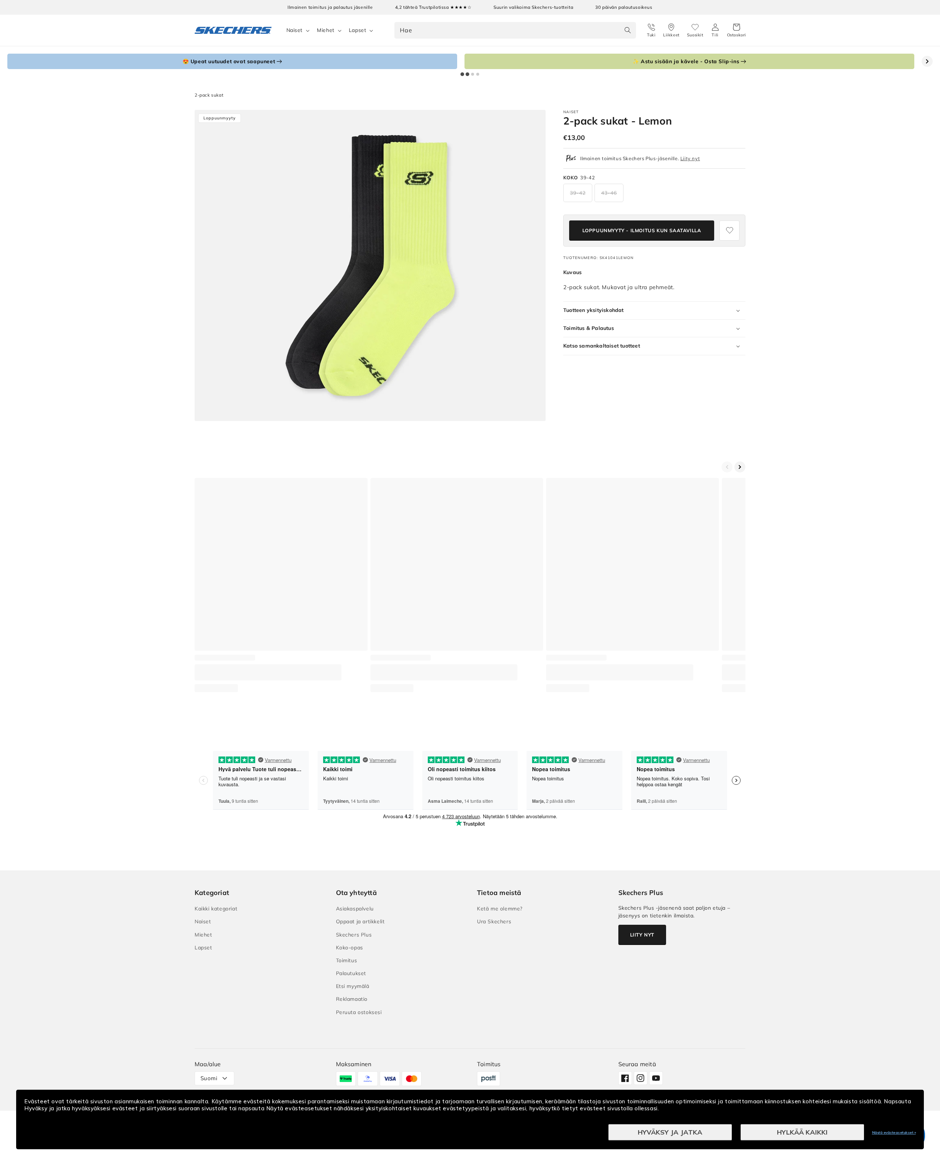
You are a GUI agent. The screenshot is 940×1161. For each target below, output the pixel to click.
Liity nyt (690, 158)
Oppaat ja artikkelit (360, 921)
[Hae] (628, 30)
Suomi (208, 1078)
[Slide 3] (472, 74)
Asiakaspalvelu (355, 908)
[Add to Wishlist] (729, 230)
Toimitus (346, 960)
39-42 (578, 193)
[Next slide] (927, 61)
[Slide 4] (477, 74)
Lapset (357, 30)
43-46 (609, 193)
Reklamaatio (352, 999)
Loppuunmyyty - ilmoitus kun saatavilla (641, 230)
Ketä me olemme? (500, 908)
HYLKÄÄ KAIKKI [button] (802, 1132)
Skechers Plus (354, 934)
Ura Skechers (494, 921)
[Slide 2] (467, 74)
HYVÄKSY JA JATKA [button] (670, 1132)
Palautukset (351, 973)
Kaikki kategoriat (216, 908)
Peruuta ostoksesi (359, 1012)
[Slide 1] (462, 74)
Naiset (294, 30)
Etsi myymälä (352, 986)
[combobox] (515, 30)
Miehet (326, 30)
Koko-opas (349, 947)
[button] (736, 30)
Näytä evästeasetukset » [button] (894, 1132)
